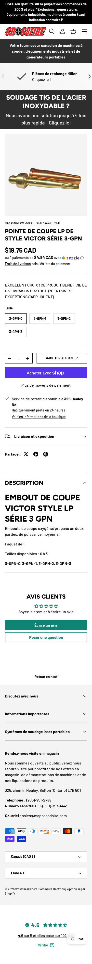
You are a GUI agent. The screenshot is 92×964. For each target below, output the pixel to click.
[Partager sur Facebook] (36, 454)
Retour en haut (46, 677)
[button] (73, 31)
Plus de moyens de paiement (46, 385)
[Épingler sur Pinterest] (46, 454)
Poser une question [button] (46, 637)
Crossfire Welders (18, 223)
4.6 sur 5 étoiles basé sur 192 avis (46, 935)
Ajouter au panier (62, 358)
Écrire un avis (46, 625)
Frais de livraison (18, 264)
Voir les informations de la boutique (39, 417)
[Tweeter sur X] (26, 454)
